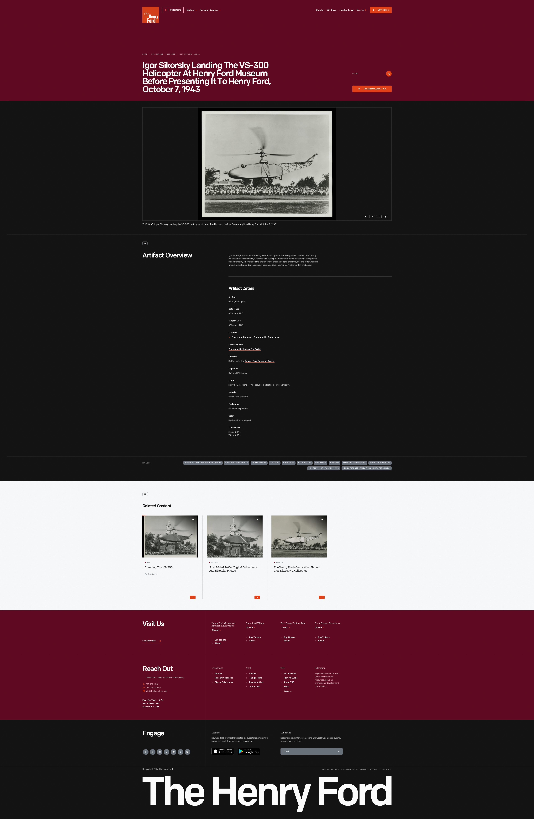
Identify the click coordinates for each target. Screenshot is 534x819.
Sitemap (373, 769)
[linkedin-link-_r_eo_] (166, 752)
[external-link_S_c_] (170, 691)
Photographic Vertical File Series (245, 349)
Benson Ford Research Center (260, 361)
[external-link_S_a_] (170, 684)
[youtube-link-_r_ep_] (173, 752)
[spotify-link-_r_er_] (187, 752)
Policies (335, 769)
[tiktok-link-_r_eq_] (180, 752)
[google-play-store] (249, 751)
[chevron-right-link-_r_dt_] (257, 597)
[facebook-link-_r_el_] (146, 752)
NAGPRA (325, 769)
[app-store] (223, 751)
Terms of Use (386, 769)
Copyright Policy (349, 769)
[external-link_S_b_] (170, 687)
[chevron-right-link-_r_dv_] (322, 597)
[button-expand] (193, 519)
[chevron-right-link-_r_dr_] (193, 597)
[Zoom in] (365, 216)
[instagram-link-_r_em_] (152, 752)
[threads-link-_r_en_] (159, 752)
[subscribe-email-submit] (339, 751)
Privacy (364, 769)
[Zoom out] (372, 216)
